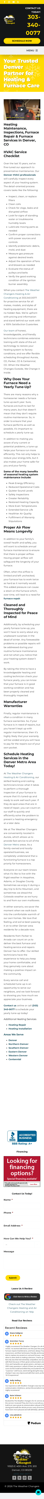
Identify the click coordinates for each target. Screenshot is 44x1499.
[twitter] (19, 1478)
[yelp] (18, 2)
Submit (13, 1278)
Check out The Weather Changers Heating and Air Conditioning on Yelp (22, 1308)
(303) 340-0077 (22, 1474)
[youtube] (14, 2)
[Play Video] (22, 110)
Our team (9, 330)
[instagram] (9, 2)
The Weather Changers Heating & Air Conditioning (22, 294)
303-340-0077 (33, 24)
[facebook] (5, 2)
